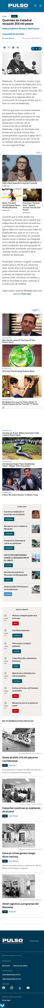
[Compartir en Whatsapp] (13, 47)
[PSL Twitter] (20, 988)
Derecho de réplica (21, 966)
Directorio (6, 966)
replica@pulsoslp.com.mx (11, 979)
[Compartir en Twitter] (9, 47)
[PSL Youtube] (28, 988)
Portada (4, 16)
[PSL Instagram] (11, 988)
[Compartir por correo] (18, 47)
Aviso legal (6, 1000)
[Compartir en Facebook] (4, 47)
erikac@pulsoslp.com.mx (11, 974)
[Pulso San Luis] (18, 6)
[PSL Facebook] (3, 988)
